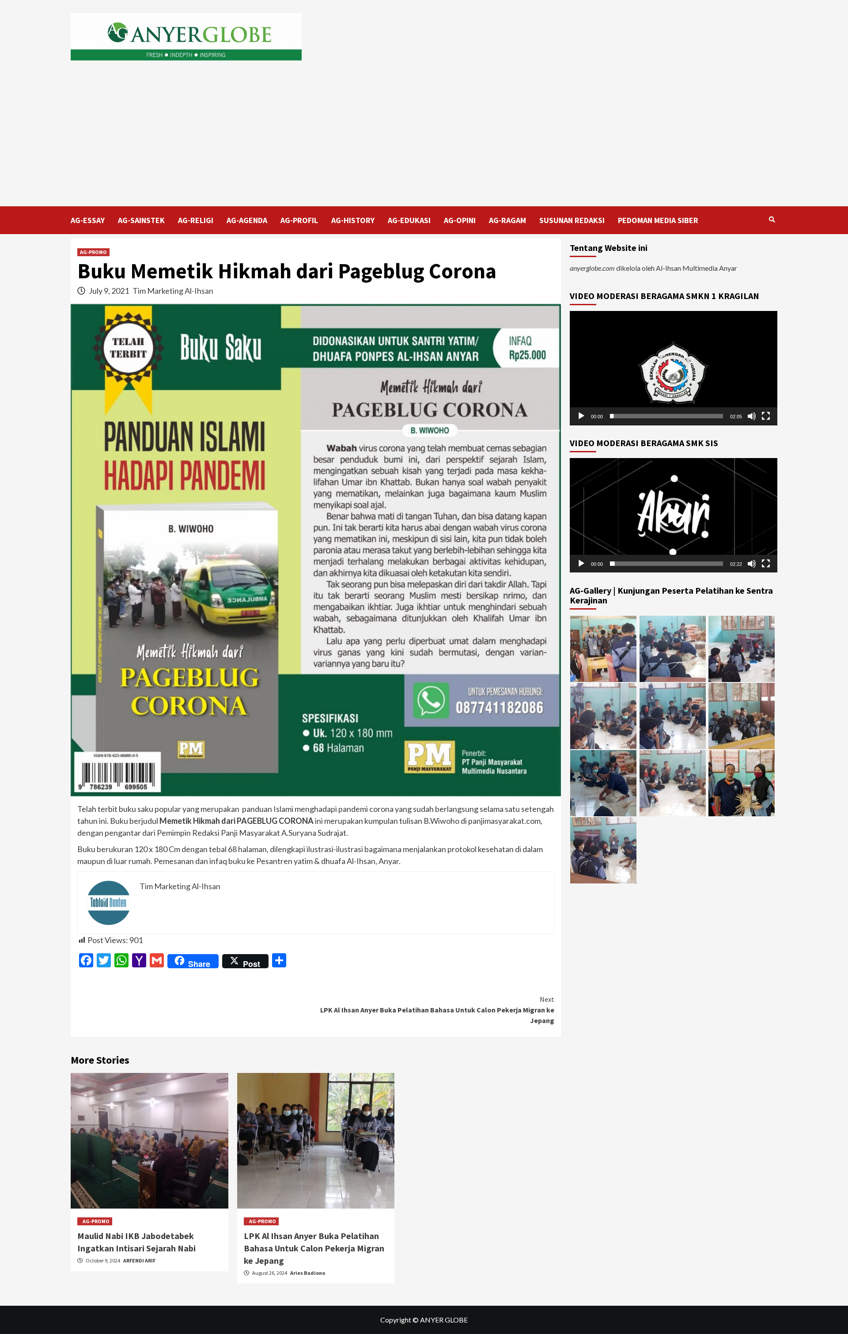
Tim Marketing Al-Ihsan (172, 291)
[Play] (581, 416)
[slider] (666, 416)
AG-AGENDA (247, 220)
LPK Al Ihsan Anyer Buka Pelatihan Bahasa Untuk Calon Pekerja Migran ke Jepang (437, 1010)
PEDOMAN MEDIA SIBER (658, 220)
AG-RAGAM (507, 220)
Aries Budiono (307, 1273)
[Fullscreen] (765, 416)
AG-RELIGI (195, 220)
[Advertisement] (424, 140)
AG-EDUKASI (409, 220)
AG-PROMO (93, 252)
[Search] (771, 219)
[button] (673, 368)
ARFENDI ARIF (139, 1260)
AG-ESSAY (88, 220)
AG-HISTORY (353, 220)
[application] (673, 368)
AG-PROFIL (299, 220)
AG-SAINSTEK (141, 220)
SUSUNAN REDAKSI (572, 220)
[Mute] (751, 416)
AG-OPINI (460, 220)
